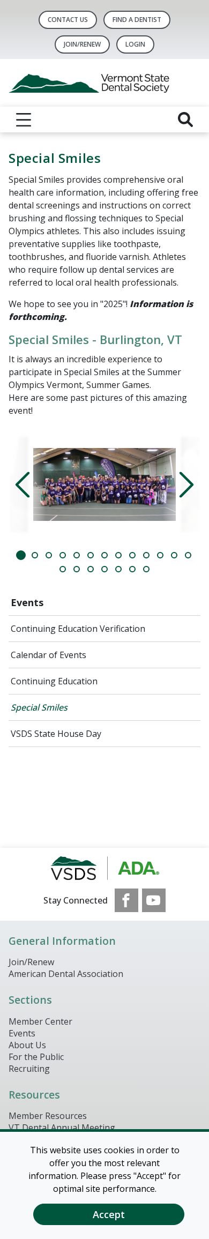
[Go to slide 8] (118, 555)
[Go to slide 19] (132, 569)
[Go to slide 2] (35, 555)
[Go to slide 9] (132, 555)
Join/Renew (82, 44)
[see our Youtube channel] (154, 900)
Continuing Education (54, 681)
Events (27, 602)
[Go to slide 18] (118, 569)
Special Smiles (39, 707)
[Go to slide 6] (90, 555)
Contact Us (68, 19)
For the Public (36, 1057)
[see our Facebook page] (126, 900)
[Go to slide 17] (104, 569)
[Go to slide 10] (146, 555)
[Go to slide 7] (104, 555)
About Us (27, 1045)
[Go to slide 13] (188, 555)
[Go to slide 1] (21, 555)
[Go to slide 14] (62, 569)
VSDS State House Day (56, 734)
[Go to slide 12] (174, 555)
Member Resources (48, 1116)
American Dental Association (66, 974)
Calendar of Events (48, 655)
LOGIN (135, 44)
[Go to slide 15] (76, 569)
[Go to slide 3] (49, 555)
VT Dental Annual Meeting (62, 1127)
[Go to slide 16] (90, 569)
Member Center (40, 1021)
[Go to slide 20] (146, 569)
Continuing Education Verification (78, 629)
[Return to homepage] (104, 83)
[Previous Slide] (28, 484)
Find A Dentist (137, 19)
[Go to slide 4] (62, 555)
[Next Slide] (180, 484)
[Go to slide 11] (160, 555)
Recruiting (29, 1068)
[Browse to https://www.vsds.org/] (104, 868)
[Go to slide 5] (76, 555)
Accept (109, 1214)
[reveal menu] (24, 119)
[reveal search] (185, 119)
